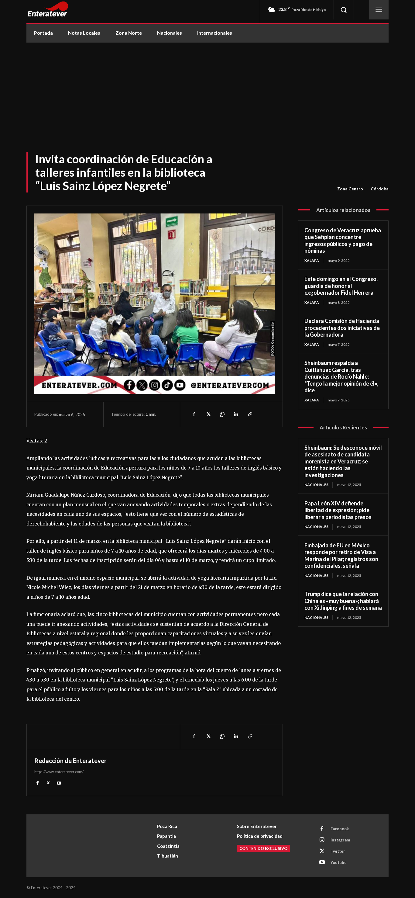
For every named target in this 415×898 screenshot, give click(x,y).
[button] (343, 9)
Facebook (340, 828)
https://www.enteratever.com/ (59, 771)
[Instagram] (322, 840)
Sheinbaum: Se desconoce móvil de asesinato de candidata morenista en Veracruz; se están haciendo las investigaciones (343, 461)
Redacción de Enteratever (70, 760)
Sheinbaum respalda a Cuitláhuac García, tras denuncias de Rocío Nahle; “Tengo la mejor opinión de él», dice (341, 376)
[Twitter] (208, 414)
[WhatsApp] (222, 414)
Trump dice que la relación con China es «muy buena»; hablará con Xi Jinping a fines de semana (343, 601)
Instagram (340, 839)
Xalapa (311, 260)
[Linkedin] (236, 414)
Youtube (339, 862)
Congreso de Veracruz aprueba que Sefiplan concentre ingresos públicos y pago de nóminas (342, 240)
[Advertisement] (207, 88)
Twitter (338, 851)
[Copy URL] (250, 414)
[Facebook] (194, 414)
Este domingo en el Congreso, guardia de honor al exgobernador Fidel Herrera (341, 286)
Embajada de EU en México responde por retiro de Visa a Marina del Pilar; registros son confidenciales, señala (341, 555)
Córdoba (380, 188)
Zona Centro (350, 188)
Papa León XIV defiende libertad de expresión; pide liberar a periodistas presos (338, 510)
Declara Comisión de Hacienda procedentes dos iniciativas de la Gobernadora (342, 327)
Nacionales (316, 484)
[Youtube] (59, 783)
